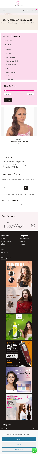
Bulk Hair (8, 45)
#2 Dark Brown (11, 65)
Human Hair (8, 41)
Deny (19, 444)
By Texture (8, 69)
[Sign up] (26, 188)
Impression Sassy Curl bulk (19, 141)
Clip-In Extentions (10, 72)
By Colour (8, 53)
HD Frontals (9, 79)
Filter (8, 100)
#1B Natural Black (12, 61)
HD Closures (9, 76)
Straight (8, 49)
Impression (19, 139)
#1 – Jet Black (10, 58)
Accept (19, 439)
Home (3, 23)
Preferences (19, 449)
